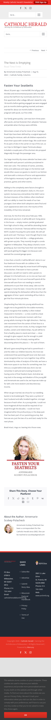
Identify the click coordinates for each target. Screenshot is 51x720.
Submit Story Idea (25, 585)
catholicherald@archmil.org (15, 597)
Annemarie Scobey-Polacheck (18, 72)
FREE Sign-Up (40, 2)
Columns (26, 75)
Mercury (30, 647)
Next (43, 50)
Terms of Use (25, 616)
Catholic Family (16, 75)
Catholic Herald (27, 641)
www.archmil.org (42, 595)
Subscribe (25, 571)
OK (25, 715)
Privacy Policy (24, 607)
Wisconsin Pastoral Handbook (25, 596)
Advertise (25, 578)
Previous (35, 50)
